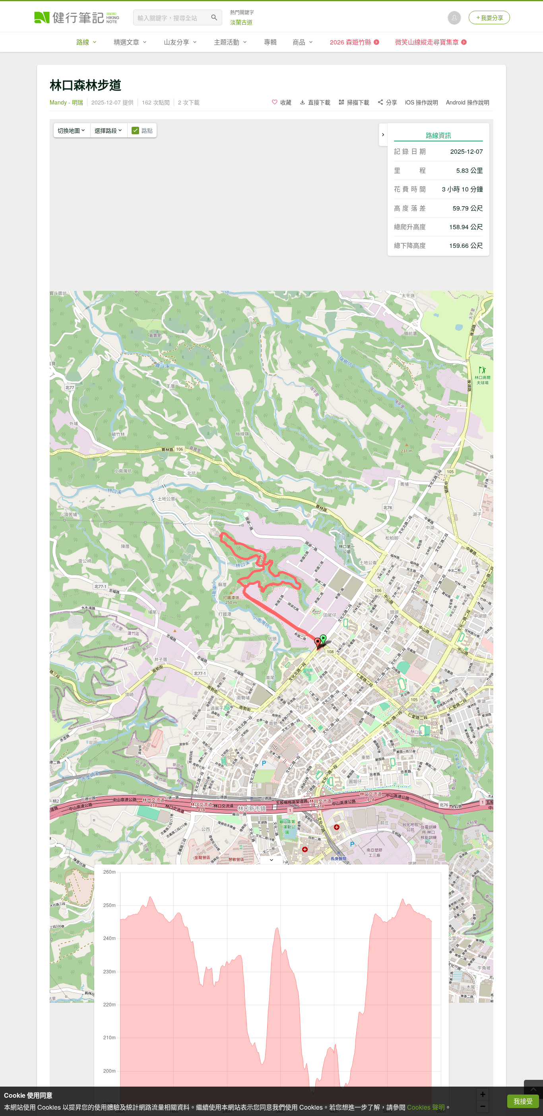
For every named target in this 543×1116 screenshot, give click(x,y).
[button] (318, 644)
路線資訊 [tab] (438, 135)
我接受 (523, 1101)
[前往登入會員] (454, 17)
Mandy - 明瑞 (66, 102)
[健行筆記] (76, 17)
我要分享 (492, 17)
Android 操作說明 (467, 102)
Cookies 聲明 (426, 1107)
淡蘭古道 (241, 22)
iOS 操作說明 (421, 102)
